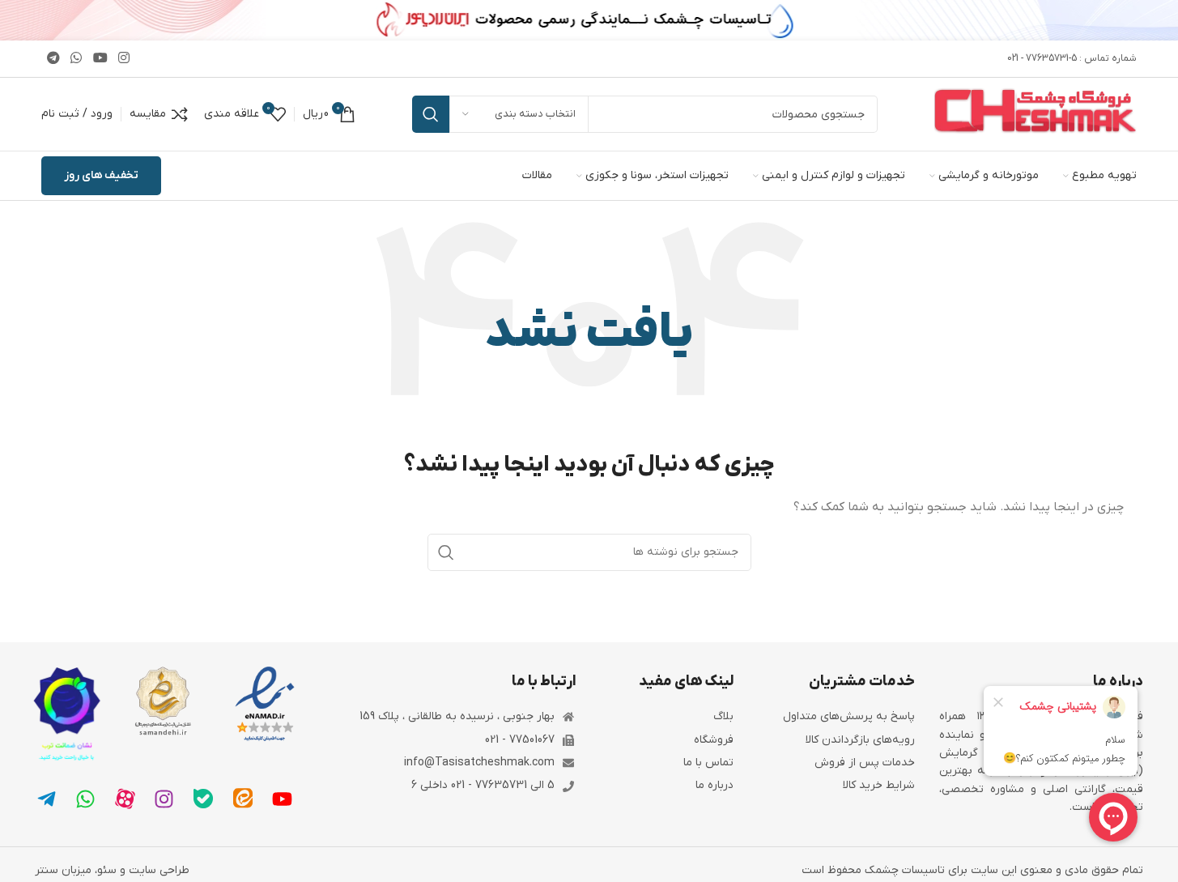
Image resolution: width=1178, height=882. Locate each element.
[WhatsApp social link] (76, 58)
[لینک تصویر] (265, 704)
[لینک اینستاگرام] (123, 58)
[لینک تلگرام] (53, 58)
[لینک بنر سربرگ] (589, 20)
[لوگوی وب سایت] (1035, 113)
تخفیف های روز (101, 175)
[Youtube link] (100, 58)
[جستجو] (430, 114)
